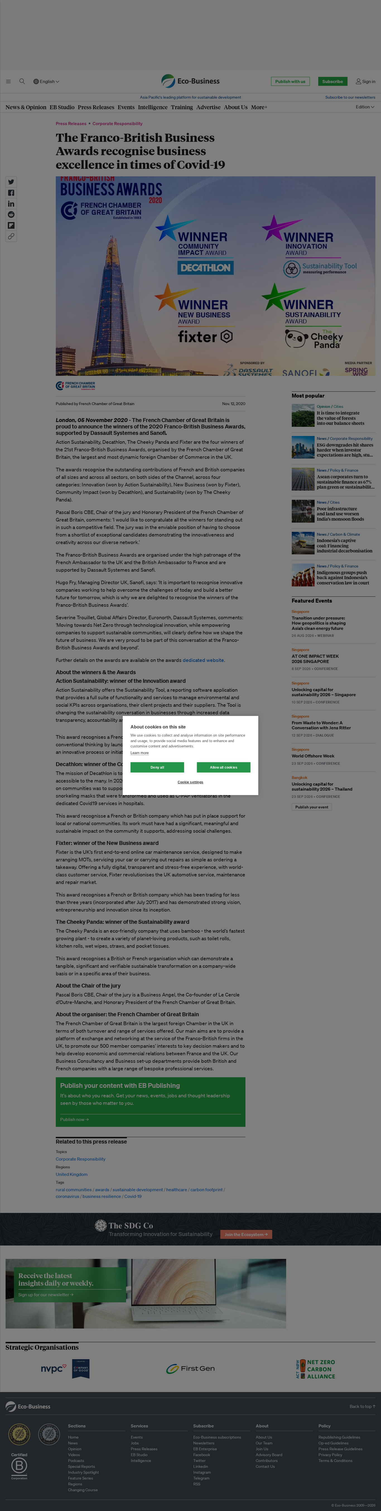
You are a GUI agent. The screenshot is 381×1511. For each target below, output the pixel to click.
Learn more (140, 753)
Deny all (157, 767)
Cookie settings (190, 782)
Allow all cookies (223, 767)
